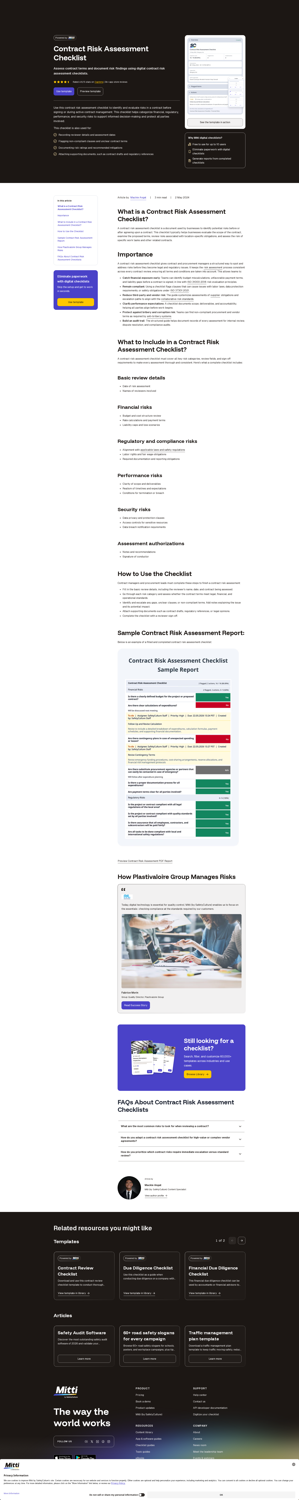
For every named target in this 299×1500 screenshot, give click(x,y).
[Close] (202, 713)
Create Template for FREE (150, 779)
